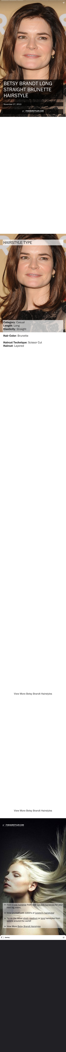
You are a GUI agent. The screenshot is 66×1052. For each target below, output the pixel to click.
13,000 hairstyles (46, 904)
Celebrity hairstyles (44, 912)
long (43, 918)
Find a (10, 904)
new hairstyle (19, 904)
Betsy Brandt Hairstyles (29, 926)
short (25, 918)
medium (33, 918)
